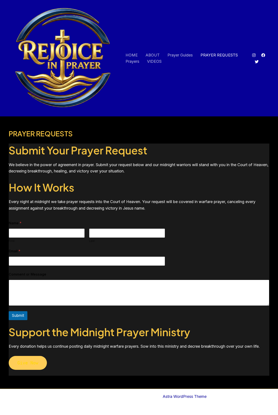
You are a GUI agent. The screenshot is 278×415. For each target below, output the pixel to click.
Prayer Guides (180, 55)
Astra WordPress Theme (185, 396)
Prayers (132, 61)
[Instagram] (254, 55)
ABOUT (153, 55)
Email (14, 251)
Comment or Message (27, 274)
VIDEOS (154, 61)
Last (92, 241)
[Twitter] (257, 62)
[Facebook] (263, 55)
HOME (132, 55)
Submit (18, 315)
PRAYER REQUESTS (219, 55)
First (12, 241)
